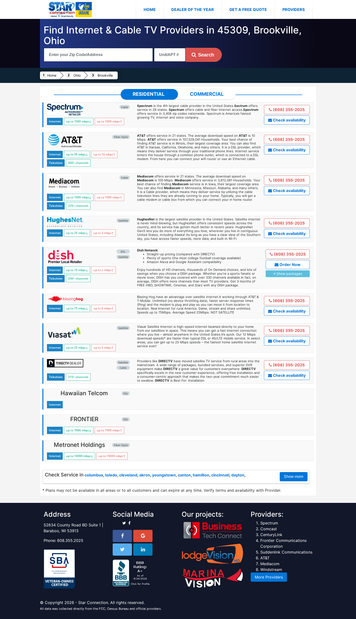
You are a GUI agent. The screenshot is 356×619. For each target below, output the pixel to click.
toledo (111, 475)
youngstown (164, 475)
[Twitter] (122, 549)
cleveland (128, 475)
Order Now (290, 264)
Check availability (289, 120)
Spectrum (269, 523)
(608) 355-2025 (288, 109)
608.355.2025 (70, 540)
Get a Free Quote (248, 9)
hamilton (201, 475)
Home (153, 9)
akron (144, 475)
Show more (293, 476)
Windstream (271, 569)
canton (184, 475)
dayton (237, 475)
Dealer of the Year (192, 9)
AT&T (265, 557)
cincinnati (220, 475)
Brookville (105, 75)
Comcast (268, 528)
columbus (94, 475)
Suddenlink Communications (286, 552)
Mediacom (269, 563)
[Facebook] (122, 536)
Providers (293, 9)
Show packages (289, 274)
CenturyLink (271, 534)
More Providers (269, 577)
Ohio (77, 75)
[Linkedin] (143, 549)
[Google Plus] (143, 536)
